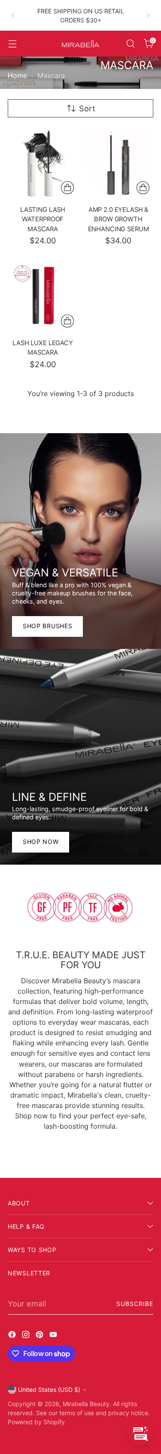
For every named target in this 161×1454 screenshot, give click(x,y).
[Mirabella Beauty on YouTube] (54, 1336)
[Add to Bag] (67, 187)
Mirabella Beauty (86, 1403)
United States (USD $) (49, 1389)
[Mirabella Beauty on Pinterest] (40, 1336)
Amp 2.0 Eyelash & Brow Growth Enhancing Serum (118, 219)
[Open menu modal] (12, 44)
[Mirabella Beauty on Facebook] (13, 1336)
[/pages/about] (80, 907)
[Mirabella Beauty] (80, 44)
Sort (87, 108)
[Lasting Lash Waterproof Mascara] (43, 163)
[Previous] (12, 15)
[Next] (148, 15)
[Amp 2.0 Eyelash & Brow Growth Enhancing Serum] (118, 163)
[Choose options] (67, 321)
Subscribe (134, 1303)
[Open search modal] (130, 44)
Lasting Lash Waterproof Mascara (42, 219)
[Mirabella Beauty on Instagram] (26, 1336)
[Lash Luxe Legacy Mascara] (43, 296)
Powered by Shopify (36, 1422)
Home (17, 75)
